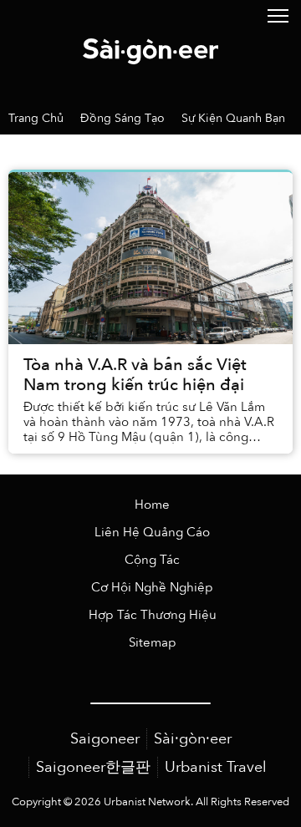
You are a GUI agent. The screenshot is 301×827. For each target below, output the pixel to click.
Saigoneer (105, 738)
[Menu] (278, 14)
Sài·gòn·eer (193, 738)
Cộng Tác (152, 560)
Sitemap (152, 643)
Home (152, 505)
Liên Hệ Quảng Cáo (152, 532)
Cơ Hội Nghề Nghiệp (152, 587)
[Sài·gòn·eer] (150, 50)
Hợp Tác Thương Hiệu (153, 615)
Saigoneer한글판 (93, 767)
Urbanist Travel (216, 767)
